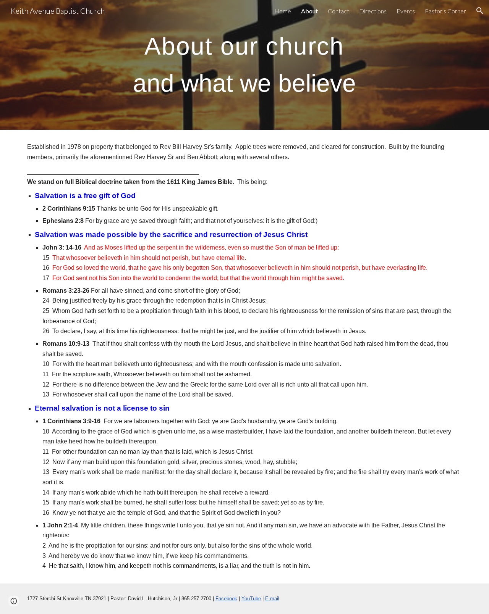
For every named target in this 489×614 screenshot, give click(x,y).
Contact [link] (338, 11)
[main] (244, 65)
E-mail (272, 598)
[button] (480, 11)
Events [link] (406, 11)
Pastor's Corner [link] (445, 11)
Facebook (226, 598)
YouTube (251, 598)
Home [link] (282, 11)
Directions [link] (373, 11)
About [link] (309, 11)
